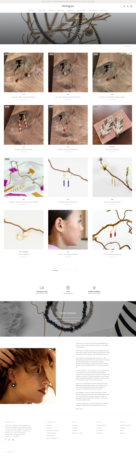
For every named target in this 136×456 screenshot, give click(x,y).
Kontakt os (49, 425)
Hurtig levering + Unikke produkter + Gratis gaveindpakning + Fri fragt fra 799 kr (68, 1)
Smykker (51, 10)
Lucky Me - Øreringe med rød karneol (112, 254)
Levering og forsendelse (52, 430)
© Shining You (10, 451)
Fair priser (99, 428)
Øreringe (61, 10)
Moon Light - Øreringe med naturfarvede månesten (67, 97)
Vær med (122, 433)
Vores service (50, 428)
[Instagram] (9, 440)
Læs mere (68, 325)
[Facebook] (5, 440)
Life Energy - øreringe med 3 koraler (24, 149)
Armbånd (70, 10)
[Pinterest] (12, 440)
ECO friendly (100, 430)
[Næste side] (80, 269)
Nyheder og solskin (101, 425)
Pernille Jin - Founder (77, 433)
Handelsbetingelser (51, 433)
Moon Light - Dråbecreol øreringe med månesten (24, 97)
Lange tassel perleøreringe (112, 149)
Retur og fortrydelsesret (52, 438)
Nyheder (31, 10)
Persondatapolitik (51, 435)
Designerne (42, 10)
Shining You (75, 425)
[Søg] (128, 6)
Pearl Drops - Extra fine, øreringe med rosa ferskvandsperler (23, 202)
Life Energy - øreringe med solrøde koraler (68, 149)
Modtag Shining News (125, 425)
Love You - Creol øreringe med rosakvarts (68, 254)
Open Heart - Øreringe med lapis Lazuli (68, 202)
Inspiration (103, 10)
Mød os (122, 430)
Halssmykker (81, 10)
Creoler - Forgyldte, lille (24, 254)
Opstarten (74, 430)
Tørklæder (92, 10)
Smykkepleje (100, 433)
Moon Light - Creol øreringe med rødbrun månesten (112, 97)
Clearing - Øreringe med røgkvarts (112, 202)
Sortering (127, 46)
